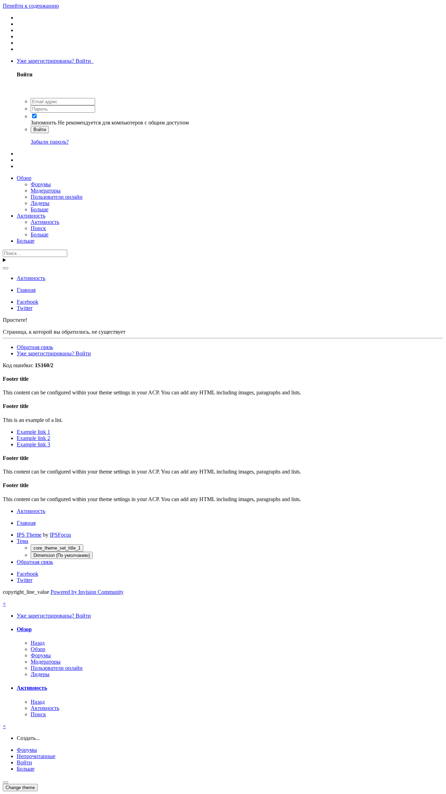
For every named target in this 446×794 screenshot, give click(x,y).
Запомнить (43, 123)
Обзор (24, 178)
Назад (38, 643)
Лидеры (40, 203)
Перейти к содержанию (31, 6)
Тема (22, 541)
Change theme (20, 787)
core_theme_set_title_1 (56, 548)
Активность (31, 216)
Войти (39, 129)
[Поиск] (5, 268)
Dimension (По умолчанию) (61, 555)
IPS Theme (29, 535)
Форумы (41, 184)
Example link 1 (33, 432)
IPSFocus (60, 535)
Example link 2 (33, 438)
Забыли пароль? (50, 142)
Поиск (38, 228)
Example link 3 (33, 444)
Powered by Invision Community (87, 592)
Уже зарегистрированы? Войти (55, 61)
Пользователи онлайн (57, 197)
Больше (39, 209)
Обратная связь (35, 347)
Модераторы (46, 191)
